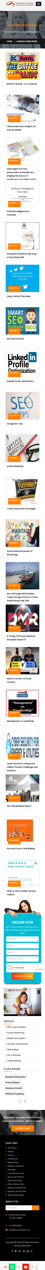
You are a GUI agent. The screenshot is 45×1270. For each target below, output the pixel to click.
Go (36, 1208)
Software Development (17, 1044)
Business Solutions (16, 1166)
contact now (22, 1128)
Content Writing (14, 1061)
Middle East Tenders (16, 1038)
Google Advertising (15, 1032)
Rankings (11, 1170)
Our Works (12, 1148)
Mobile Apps (13, 1049)
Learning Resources (26, 41)
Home (9, 41)
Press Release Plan (16, 1184)
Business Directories (16, 1077)
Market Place (13, 1162)
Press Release (13, 1082)
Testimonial (12, 1159)
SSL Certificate (14, 1055)
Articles (11, 1151)
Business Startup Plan (17, 1188)
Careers (11, 1155)
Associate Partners (16, 1177)
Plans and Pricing (15, 1180)
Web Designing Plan (16, 1195)
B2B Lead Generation (16, 1027)
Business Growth (14, 1088)
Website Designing (15, 1093)
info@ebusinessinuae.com (19, 1230)
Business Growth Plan (17, 1191)
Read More (13, 76)
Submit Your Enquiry (22, 976)
